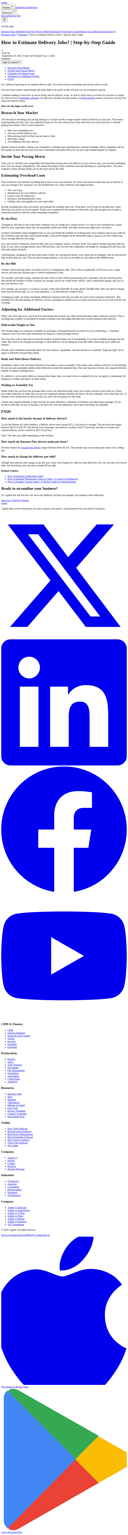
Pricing (33, 7)
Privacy (5, 1235)
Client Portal (13, 1079)
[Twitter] (64, 638)
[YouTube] (64, 1018)
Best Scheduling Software (20, 1137)
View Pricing (22, 500)
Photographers (14, 1189)
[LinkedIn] (64, 764)
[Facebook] (64, 891)
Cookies (39, 1235)
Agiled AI (12, 1081)
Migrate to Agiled (16, 1105)
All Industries (14, 1195)
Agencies (12, 1184)
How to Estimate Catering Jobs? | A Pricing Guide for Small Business (41, 481)
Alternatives (13, 1102)
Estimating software (29, 98)
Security (19, 1235)
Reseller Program (16, 1169)
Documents (13, 1067)
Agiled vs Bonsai (16, 1219)
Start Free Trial (8, 500)
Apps (27, 7)
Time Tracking (14, 1064)
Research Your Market (12, 31)
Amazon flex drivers (30, 447)
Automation (13, 1076)
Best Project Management (20, 1134)
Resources (7, 13)
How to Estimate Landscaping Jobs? (25, 476)
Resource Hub (8, 34)
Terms (12, 1235)
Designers (12, 1192)
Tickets (11, 1038)
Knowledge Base (16, 1116)
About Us (12, 1158)
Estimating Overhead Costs (63, 31)
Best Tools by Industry (18, 1140)
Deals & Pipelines (16, 1033)
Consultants (13, 1187)
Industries (20, 7)
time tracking (88, 98)
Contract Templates (17, 1113)
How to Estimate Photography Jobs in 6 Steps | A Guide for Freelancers (42, 479)
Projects (11, 1059)
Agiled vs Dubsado (17, 1207)
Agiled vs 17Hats (16, 1213)
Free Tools (12, 1108)
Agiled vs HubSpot (17, 1221)
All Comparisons (15, 1224)
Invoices (11, 1041)
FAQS (112, 31)
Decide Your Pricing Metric (36, 31)
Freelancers (13, 1181)
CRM (10, 1030)
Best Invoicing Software (19, 1131)
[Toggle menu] (4, 19)
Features (6, 7)
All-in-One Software (17, 1142)
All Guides (12, 1145)
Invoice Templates (16, 1111)
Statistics (11, 1099)
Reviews (11, 1166)
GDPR (26, 1235)
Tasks (10, 1062)
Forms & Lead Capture (18, 1035)
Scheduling (13, 1073)
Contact (11, 1163)
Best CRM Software (17, 1128)
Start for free (14, 15)
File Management (16, 1070)
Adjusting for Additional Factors (93, 31)
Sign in (4, 15)
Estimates (22, 34)
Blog (9, 1096)
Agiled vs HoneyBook (18, 1210)
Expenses (12, 1047)
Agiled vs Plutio (15, 1216)
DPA (32, 1235)
